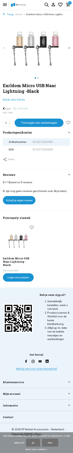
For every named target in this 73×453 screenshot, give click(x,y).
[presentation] (4, 48)
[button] (35, 78)
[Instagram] (33, 361)
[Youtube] (40, 361)
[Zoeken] (46, 5)
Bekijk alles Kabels (14, 99)
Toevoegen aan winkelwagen (39, 122)
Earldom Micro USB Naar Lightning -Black (16, 262)
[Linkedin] (47, 361)
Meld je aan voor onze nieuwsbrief (36, 368)
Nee (50, 442)
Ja (33, 442)
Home (18, 14)
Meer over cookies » (36, 449)
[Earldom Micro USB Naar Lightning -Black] (18, 240)
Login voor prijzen (18, 277)
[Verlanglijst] (60, 5)
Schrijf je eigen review (19, 200)
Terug (9, 14)
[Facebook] (26, 361)
